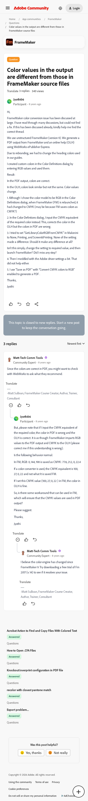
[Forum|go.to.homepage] (31, 8)
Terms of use (41, 782)
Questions (14, 22)
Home (12, 19)
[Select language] (60, 8)
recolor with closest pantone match (29, 690)
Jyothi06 (18, 99)
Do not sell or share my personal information (33, 795)
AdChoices (69, 795)
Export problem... (18, 709)
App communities (31, 19)
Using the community (20, 782)
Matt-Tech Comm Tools (28, 357)
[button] (7, 9)
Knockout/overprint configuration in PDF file (35, 670)
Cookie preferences (19, 788)
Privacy (56, 782)
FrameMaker (55, 19)
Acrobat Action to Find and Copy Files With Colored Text (42, 630)
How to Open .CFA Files (21, 650)
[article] (44, 382)
